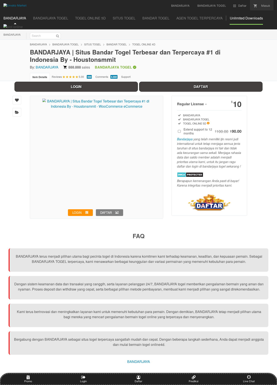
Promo (28, 381)
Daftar (138, 381)
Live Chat (249, 381)
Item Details (39, 77)
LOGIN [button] (77, 212)
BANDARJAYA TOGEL (65, 44)
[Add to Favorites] (17, 100)
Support (125, 76)
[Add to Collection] (17, 112)
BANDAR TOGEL (116, 44)
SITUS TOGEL (92, 44)
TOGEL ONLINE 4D (143, 44)
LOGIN (76, 86)
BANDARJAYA (12, 34)
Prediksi (193, 381)
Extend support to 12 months (213, 131)
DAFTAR (201, 86)
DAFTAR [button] (106, 212)
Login (83, 381)
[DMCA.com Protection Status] (190, 175)
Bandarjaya (185, 139)
